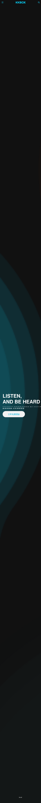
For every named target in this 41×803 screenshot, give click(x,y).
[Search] (39, 2)
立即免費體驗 (14, 414)
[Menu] (2, 2)
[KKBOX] (21, 2)
